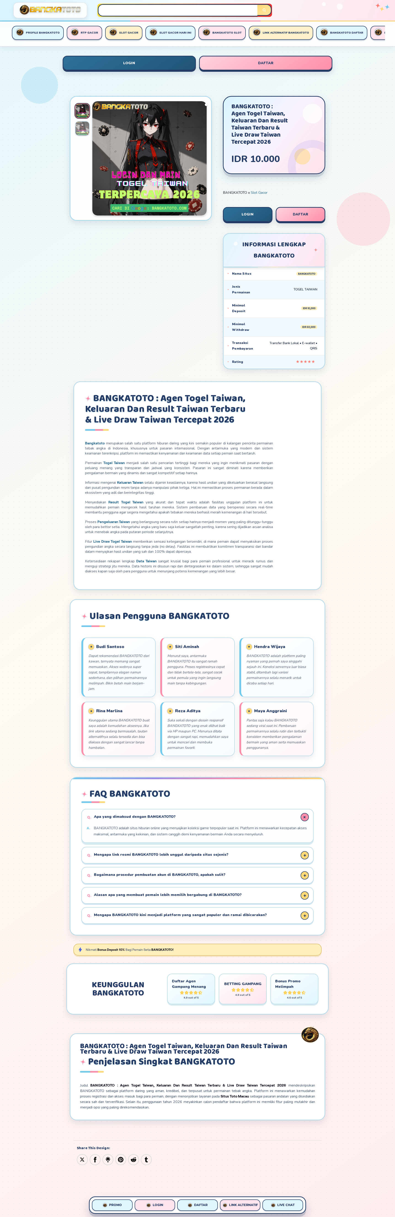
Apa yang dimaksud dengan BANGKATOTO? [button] (135, 816)
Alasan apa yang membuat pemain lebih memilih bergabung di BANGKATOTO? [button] (168, 894)
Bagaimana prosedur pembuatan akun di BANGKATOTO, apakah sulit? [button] (159, 874)
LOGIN (129, 63)
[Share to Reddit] (133, 1159)
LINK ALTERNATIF (243, 1205)
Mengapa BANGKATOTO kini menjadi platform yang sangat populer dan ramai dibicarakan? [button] (180, 914)
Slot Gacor (259, 192)
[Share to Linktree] (107, 1159)
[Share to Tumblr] (146, 1159)
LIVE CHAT (286, 1205)
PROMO (115, 1205)
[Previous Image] (96, 159)
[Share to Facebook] (95, 1159)
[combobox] (178, 10)
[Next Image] (203, 159)
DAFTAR (266, 63)
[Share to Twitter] (82, 1159)
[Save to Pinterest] (120, 1159)
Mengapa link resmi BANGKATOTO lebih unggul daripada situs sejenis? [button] (161, 854)
